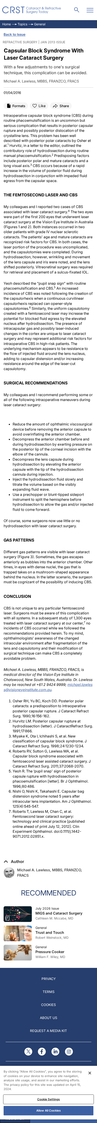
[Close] (90, 1073)
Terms (49, 992)
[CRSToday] (31, 10)
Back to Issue (14, 34)
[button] (14, 862)
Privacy (49, 979)
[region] (48, 1092)
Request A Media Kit (48, 1031)
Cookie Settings (48, 1099)
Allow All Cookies (48, 1110)
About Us (48, 1018)
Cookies (48, 1005)
